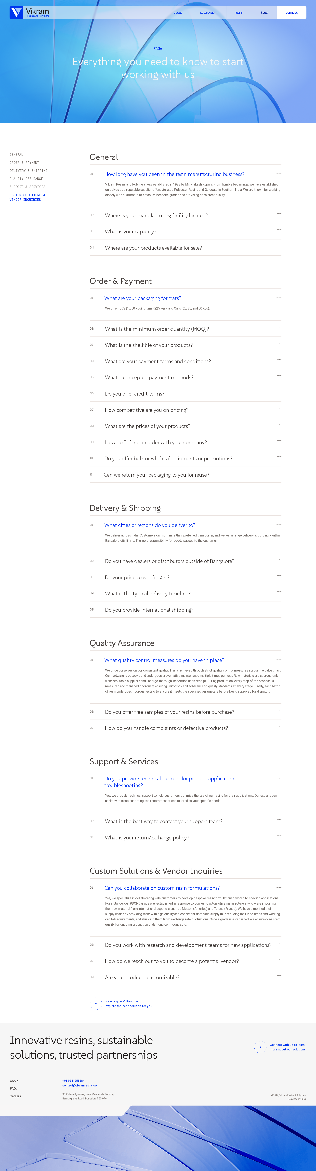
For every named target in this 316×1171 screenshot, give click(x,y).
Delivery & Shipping (28, 170)
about (178, 12)
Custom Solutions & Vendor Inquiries (27, 197)
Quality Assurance (26, 178)
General (16, 154)
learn (239, 12)
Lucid (303, 1099)
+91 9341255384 (73, 1080)
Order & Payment (24, 162)
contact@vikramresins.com (80, 1085)
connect (292, 12)
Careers (15, 1096)
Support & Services (27, 187)
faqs (264, 12)
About (14, 1081)
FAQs (13, 1089)
